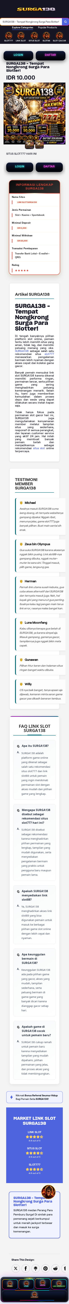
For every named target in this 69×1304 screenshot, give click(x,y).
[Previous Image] (6, 114)
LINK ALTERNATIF (59, 1286)
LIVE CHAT (34, 1297)
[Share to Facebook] (25, 1268)
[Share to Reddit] (55, 1268)
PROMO (10, 1286)
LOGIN (18, 55)
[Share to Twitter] (16, 1268)
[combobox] (31, 21)
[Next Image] (62, 114)
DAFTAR (50, 55)
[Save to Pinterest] (45, 1268)
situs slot (39, 448)
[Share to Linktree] (35, 1268)
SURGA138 (22, 350)
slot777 (49, 353)
